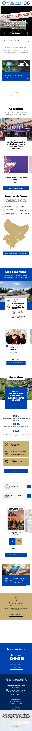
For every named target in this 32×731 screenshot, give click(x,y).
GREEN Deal (22, 114)
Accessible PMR (14, 347)
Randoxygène (24, 52)
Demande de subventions (11, 52)
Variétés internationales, (16, 346)
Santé (7, 114)
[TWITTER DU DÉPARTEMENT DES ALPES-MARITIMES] (15, 658)
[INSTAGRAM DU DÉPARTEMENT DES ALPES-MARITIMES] (18, 658)
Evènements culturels (22, 50)
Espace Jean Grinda (22, 277)
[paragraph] (16, 291)
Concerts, (23, 344)
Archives (7, 47)
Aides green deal (8, 50)
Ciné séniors (9, 275)
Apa (13, 47)
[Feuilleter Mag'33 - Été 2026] (19, 541)
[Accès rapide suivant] (29, 94)
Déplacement (15, 112)
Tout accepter (11, 722)
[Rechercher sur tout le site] (28, 40)
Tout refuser (23, 722)
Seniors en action (21, 47)
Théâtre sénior (8, 277)
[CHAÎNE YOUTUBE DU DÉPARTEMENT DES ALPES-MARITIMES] (22, 658)
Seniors (16, 175)
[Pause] (22, 28)
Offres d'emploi (16, 55)
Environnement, (16, 299)
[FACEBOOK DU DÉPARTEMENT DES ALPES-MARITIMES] (11, 658)
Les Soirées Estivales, (15, 344)
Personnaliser (16, 726)
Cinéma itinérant (21, 275)
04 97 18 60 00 (17, 694)
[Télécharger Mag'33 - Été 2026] (12, 541)
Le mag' (16, 530)
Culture (7, 112)
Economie (24, 112)
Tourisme (14, 114)
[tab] (11, 28)
